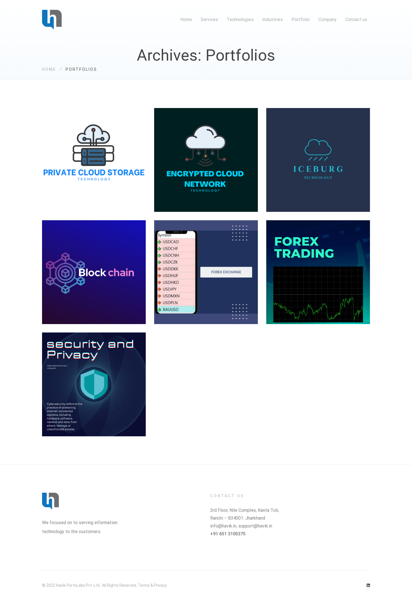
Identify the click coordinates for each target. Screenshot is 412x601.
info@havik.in (223, 526)
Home (49, 69)
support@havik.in (255, 526)
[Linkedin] (368, 585)
